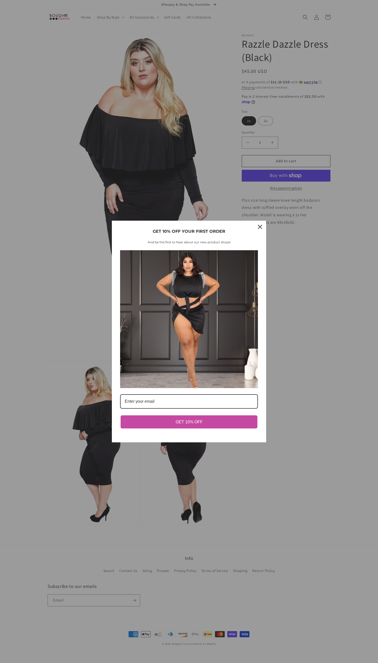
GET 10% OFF (189, 422)
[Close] (260, 227)
